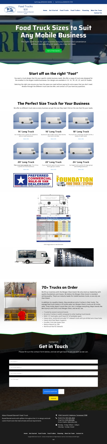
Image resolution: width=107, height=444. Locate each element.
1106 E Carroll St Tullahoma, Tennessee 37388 (72, 415)
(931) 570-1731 (72, 422)
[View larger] (33, 257)
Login (53, 439)
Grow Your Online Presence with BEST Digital (70, 436)
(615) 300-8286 (69, 420)
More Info (26, 139)
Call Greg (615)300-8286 (43, 2)
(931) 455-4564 (70, 418)
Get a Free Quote (53, 51)
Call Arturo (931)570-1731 (64, 2)
